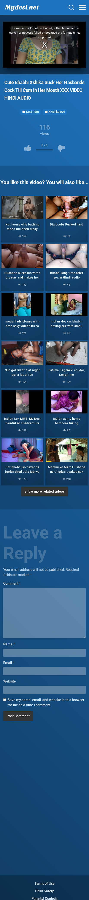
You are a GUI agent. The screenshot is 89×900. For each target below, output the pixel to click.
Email (8, 663)
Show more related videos (44, 491)
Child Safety (44, 891)
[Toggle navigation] (82, 7)
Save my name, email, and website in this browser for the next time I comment (46, 702)
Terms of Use (44, 883)
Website (9, 681)
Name (9, 644)
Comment (12, 583)
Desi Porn (32, 111)
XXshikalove (56, 111)
